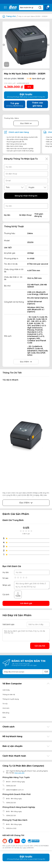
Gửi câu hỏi (40, 646)
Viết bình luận (8, 624)
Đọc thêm (25, 123)
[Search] (40, 7)
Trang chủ (11, 16)
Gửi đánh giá (26, 603)
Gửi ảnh (6, 594)
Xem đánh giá (38, 78)
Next (48, 45)
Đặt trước (26, 857)
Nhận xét (7, 585)
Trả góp (14, 104)
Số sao (5, 578)
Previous (4, 45)
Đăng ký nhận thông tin (26, 196)
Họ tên (6, 572)
